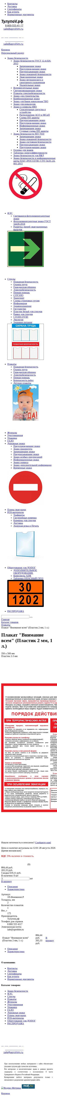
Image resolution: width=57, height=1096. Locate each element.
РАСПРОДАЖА (15, 1023)
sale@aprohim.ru (13, 29)
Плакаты (11, 999)
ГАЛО (10, 1010)
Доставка (12, 971)
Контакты (12, 968)
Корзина (5, 49)
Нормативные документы (20, 979)
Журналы (12, 1002)
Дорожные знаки (16, 1012)
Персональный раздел (12, 53)
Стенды (11, 996)
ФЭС (10, 993)
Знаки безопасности (17, 991)
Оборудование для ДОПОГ (21, 1020)
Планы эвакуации (16, 1015)
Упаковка (12, 1007)
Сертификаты (14, 973)
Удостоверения (15, 1004)
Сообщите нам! (43, 842)
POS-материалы (15, 1018)
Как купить (13, 976)
